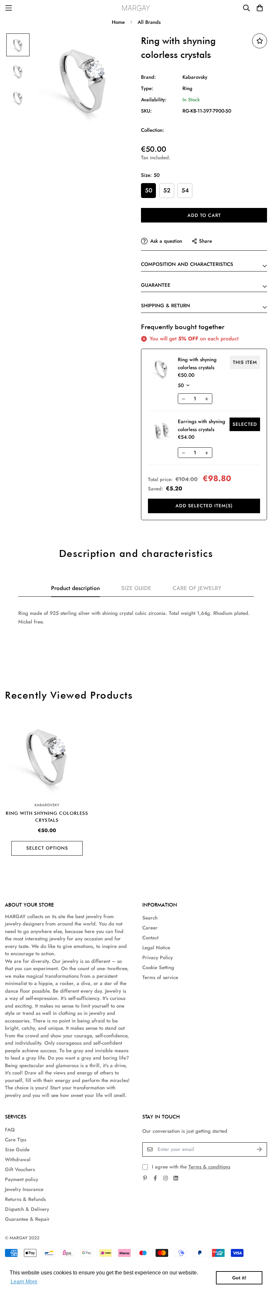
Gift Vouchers (20, 1169)
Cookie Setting (158, 967)
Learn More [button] (24, 1281)
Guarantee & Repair (27, 1219)
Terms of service (160, 977)
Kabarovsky (194, 77)
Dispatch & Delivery (27, 1209)
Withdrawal (18, 1159)
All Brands (149, 22)
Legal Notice (156, 947)
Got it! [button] (239, 1277)
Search (150, 917)
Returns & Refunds (25, 1199)
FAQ (10, 1129)
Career (150, 927)
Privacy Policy (157, 957)
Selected (245, 424)
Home (118, 22)
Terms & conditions (209, 1166)
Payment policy (21, 1179)
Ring (187, 88)
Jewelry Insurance (24, 1189)
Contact (150, 937)
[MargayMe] (136, 8)
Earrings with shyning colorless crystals (201, 425)
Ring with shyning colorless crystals (47, 817)
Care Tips (15, 1139)
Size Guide (17, 1149)
